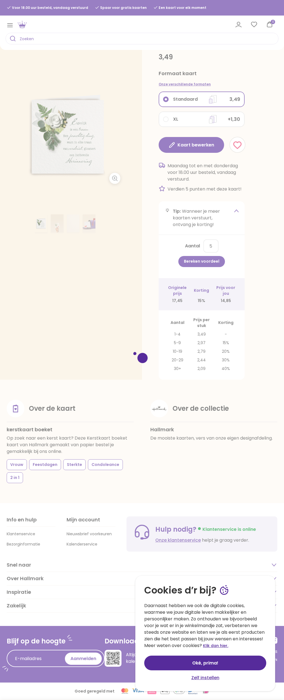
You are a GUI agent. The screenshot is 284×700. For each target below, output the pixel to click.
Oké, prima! (205, 663)
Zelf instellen (205, 678)
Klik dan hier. (215, 645)
